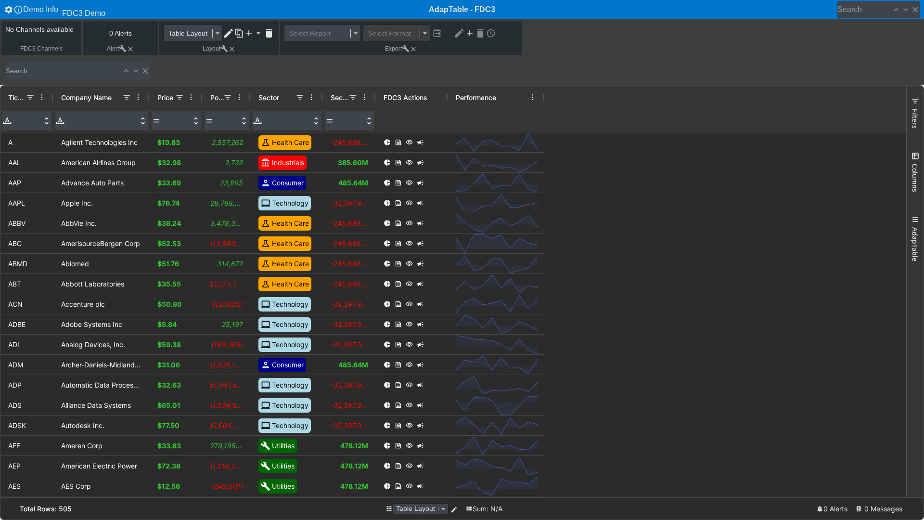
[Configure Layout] (224, 48)
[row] (272, 97)
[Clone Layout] (239, 33)
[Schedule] (491, 33)
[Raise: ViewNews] (398, 142)
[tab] (915, 113)
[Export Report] (437, 33)
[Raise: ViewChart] (387, 142)
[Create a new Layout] (253, 33)
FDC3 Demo (83, 13)
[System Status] (858, 508)
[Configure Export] (406, 48)
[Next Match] (906, 9)
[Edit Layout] (228, 33)
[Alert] (819, 508)
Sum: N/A (487, 509)
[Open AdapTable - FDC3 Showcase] (8, 9)
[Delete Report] (480, 33)
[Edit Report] (459, 33)
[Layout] (389, 508)
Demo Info (40, 9)
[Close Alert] (130, 49)
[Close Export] (413, 49)
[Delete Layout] (269, 33)
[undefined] (915, 9)
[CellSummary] (469, 508)
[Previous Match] (896, 9)
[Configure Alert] (123, 48)
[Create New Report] (470, 33)
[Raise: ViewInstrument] (409, 142)
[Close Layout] (232, 49)
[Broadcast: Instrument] (420, 142)
